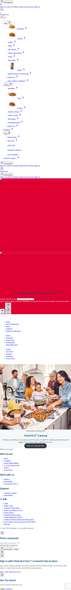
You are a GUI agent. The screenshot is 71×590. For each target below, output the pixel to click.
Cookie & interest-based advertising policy (19, 520)
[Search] (2, 9)
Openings (9, 356)
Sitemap (7, 524)
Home (8, 322)
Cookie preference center (13, 517)
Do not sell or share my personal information (20, 522)
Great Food (10, 340)
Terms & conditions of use (13, 510)
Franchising (8, 482)
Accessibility (8, 495)
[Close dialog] (2, 533)
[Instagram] (1, 499)
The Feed (9, 352)
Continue (9, 589)
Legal (6, 503)
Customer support (10, 493)
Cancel (2, 589)
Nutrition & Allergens (13, 331)
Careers (7, 479)
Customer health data (11, 508)
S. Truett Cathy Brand (11, 465)
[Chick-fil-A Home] (4, 15)
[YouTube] (5, 499)
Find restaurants (7, 2)
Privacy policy (9, 513)
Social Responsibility (11, 463)
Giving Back (10, 343)
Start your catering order (35, 446)
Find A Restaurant (12, 324)
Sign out (37, 7)
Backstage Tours (12, 345)
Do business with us (11, 484)
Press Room (10, 359)
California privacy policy (12, 515)
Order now (4, 171)
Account (31, 7)
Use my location (7, 549)
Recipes (9, 354)
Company (9, 338)
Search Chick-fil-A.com (8, 299)
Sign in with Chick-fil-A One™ (10, 572)
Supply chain (8, 506)
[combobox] (25, 299)
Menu (8, 326)
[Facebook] (3, 499)
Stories (8, 349)
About (8, 336)
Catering (9, 329)
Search (16, 549)
